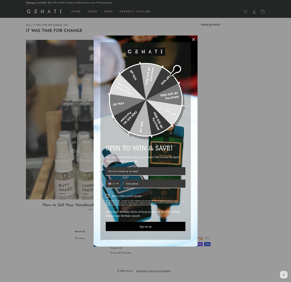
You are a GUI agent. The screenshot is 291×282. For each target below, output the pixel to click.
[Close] (193, 39)
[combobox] (113, 184)
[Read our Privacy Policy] (183, 201)
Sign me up (145, 226)
